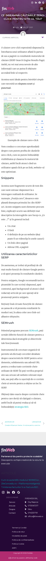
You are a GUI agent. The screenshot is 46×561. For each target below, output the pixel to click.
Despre (12, 509)
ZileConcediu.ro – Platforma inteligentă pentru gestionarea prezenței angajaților (21, 484)
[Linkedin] (35, 2)
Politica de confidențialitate (23, 540)
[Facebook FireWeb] (13, 492)
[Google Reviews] (43, 2)
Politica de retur (18, 532)
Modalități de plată (19, 536)
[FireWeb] (8, 8)
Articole (12, 506)
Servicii (12, 502)
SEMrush (33, 330)
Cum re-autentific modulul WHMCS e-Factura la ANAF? (20, 480)
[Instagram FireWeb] (3, 492)
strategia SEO (21, 407)
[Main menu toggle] (42, 8)
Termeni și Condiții (19, 528)
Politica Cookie (18, 544)
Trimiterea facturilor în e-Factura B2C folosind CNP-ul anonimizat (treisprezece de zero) (22, 487)
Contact (12, 513)
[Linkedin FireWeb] (8, 492)
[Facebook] (39, 2)
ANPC (14, 548)
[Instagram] (32, 2)
